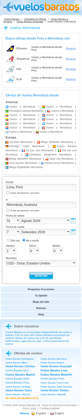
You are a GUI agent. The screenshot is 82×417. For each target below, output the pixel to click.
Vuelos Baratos (12, 19)
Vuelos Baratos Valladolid (53, 394)
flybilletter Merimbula (57, 142)
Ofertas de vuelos (28, 353)
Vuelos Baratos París (52, 378)
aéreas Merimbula (26, 110)
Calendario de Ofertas (35, 19)
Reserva (71, 48)
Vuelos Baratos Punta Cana (54, 382)
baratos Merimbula (23, 163)
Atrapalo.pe (23, 58)
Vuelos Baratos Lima (53, 370)
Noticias (41, 308)
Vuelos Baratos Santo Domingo (56, 386)
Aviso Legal (29, 408)
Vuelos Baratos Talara (18, 390)
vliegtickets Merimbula (50, 154)
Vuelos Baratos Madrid (20, 374)
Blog (41, 314)
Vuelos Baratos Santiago (17, 386)
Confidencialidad (49, 408)
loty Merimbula (61, 158)
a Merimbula (22, 106)
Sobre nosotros (26, 326)
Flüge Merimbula (26, 146)
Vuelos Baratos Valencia (17, 394)
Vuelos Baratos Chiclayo (20, 366)
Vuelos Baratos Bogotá (52, 362)
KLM (19, 79)
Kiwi (18, 69)
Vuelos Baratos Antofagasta (19, 359)
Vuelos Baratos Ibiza (17, 370)
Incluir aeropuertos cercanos (25, 193)
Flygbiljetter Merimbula (26, 167)
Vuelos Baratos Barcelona (53, 359)
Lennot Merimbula (59, 163)
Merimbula (21, 142)
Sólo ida (15, 240)
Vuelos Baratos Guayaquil (55, 366)
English (59, 413)
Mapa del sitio (41, 301)
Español (40, 413)
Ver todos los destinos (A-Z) (21, 398)
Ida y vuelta (32, 240)
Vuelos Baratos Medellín (56, 374)
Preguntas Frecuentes (41, 289)
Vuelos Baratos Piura (17, 382)
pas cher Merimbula (40, 150)
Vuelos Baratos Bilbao (16, 362)
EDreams (21, 48)
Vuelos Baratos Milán (17, 378)
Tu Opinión (41, 295)
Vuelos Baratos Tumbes (54, 390)
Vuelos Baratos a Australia (29, 21)
